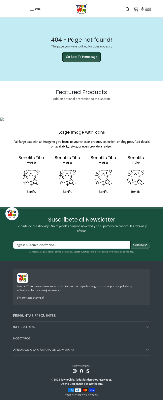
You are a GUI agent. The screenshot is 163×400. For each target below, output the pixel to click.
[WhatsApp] (88, 370)
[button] (35, 9)
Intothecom (95, 384)
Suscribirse (140, 245)
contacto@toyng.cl (33, 297)
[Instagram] (74, 370)
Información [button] (24, 327)
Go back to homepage (81, 57)
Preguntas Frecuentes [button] (34, 315)
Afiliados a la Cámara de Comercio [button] (43, 349)
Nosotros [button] (22, 338)
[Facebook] (81, 370)
